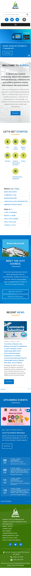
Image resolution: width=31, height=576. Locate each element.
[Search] (27, 14)
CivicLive (21, 565)
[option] (15, 43)
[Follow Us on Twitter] (12, 19)
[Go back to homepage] (15, 8)
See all (3, 389)
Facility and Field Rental (11, 540)
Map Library (6, 531)
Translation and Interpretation (14, 522)
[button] (30, 389)
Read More (7, 53)
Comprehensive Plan (9, 533)
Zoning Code (7, 528)
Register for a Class (9, 537)
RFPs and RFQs (7, 524)
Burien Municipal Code (10, 535)
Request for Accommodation (13, 519)
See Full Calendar (6, 501)
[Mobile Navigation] (15, 24)
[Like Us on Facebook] (7, 19)
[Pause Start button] (29, 55)
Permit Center (7, 526)
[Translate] (24, 19)
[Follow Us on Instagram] (17, 19)
